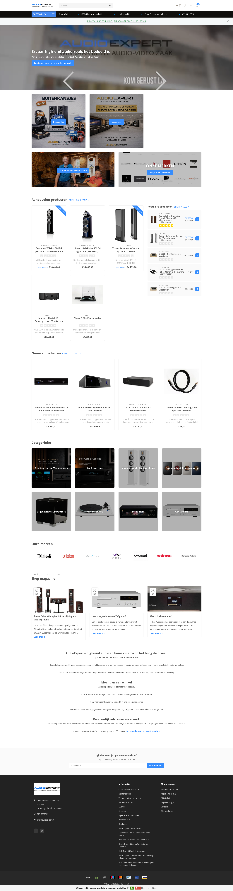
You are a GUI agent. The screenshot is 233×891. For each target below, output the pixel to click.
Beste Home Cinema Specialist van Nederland (134, 845)
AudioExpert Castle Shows (130, 828)
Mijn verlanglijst (168, 802)
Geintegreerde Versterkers (43, 449)
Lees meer (116, 122)
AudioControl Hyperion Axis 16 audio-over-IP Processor (51, 409)
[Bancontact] (128, 877)
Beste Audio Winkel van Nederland (134, 839)
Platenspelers (81, 493)
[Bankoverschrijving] (88, 877)
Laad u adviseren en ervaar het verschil (52, 63)
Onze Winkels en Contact (129, 789)
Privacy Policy (124, 819)
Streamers (123, 493)
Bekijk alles (58, 122)
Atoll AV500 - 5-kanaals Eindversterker (138, 409)
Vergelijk (164, 806)
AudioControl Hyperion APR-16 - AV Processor (95, 409)
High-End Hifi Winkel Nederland (132, 851)
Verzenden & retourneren (130, 798)
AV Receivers (80, 449)
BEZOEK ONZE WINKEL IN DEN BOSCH (130, 21)
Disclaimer (123, 824)
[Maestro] (112, 877)
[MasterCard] (120, 877)
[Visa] (144, 877)
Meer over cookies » (149, 888)
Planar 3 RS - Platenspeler (87, 318)
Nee (137, 888)
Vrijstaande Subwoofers (42, 493)
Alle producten (167, 811)
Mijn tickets (166, 798)
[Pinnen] (136, 877)
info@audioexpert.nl (45, 820)
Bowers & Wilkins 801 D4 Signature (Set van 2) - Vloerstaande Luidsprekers (87, 251)
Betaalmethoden (126, 802)
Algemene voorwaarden (129, 815)
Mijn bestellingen (168, 793)
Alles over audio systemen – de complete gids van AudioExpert (137, 863)
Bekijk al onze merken (160, 172)
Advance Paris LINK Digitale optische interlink (182, 409)
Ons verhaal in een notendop (73, 170)
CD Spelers (167, 493)
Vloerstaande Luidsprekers (130, 449)
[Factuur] (104, 877)
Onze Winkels (65, 14)
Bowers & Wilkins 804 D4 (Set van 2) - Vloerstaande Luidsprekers (49, 251)
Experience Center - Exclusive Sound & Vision (135, 834)
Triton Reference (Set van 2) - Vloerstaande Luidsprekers (126, 251)
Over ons (122, 806)
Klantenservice (125, 793)
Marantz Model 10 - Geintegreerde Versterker (49, 320)
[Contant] (96, 877)
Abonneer (157, 765)
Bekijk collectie (78, 200)
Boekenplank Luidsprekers (173, 449)
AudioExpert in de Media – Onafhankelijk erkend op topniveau (136, 856)
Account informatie (169, 789)
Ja (132, 888)
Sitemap (122, 811)
